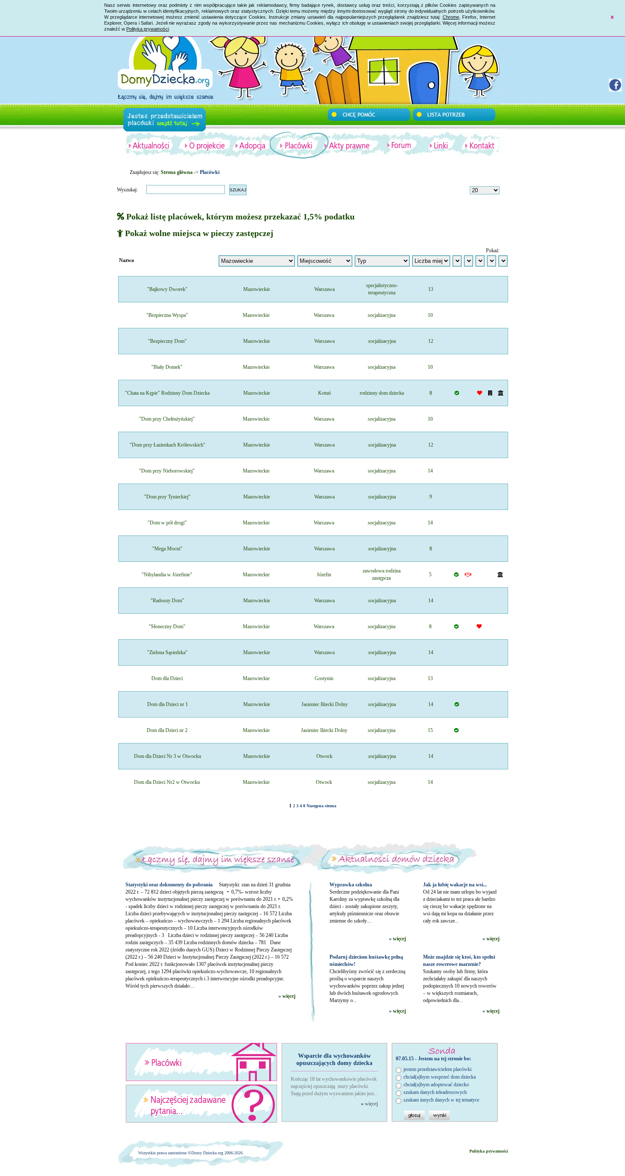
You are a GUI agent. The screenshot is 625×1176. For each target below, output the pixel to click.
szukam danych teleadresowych (435, 1092)
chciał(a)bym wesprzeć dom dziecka (439, 1077)
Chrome (451, 17)
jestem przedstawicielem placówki (437, 1069)
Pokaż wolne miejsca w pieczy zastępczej (198, 233)
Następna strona (321, 805)
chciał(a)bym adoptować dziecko (436, 1085)
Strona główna (177, 172)
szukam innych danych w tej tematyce (441, 1100)
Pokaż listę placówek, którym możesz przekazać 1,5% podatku (239, 216)
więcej (288, 996)
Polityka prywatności (147, 28)
